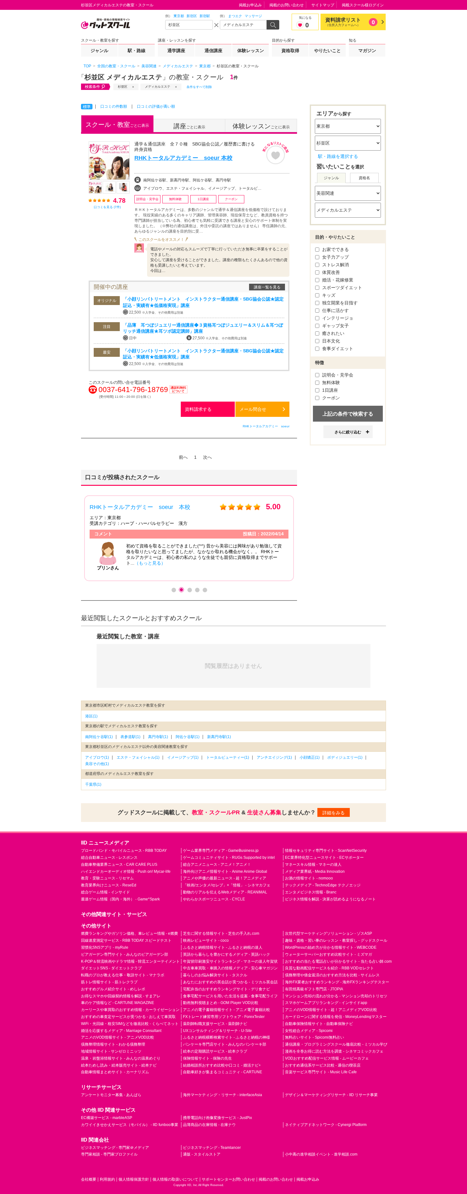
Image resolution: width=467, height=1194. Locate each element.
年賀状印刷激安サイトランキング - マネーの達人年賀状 (230, 961)
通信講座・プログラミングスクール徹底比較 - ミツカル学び (336, 1044)
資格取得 (290, 50)
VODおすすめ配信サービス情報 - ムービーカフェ (327, 1058)
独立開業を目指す (339, 302)
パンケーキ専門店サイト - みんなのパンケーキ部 (224, 1044)
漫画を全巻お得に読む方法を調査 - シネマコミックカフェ (334, 1051)
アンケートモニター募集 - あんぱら (111, 1095)
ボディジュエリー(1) (344, 757)
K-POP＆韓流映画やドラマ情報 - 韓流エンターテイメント (130, 961)
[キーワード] (243, 25)
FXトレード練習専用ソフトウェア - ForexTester (224, 1016)
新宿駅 (205, 16)
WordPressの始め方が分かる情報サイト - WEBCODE (330, 947)
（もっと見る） (150, 563)
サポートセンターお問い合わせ (228, 1179)
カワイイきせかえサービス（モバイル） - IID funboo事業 (129, 1125)
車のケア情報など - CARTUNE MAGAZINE (117, 1003)
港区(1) (91, 716)
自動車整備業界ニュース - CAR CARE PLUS (119, 864)
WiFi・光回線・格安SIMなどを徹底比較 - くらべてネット (130, 1023)
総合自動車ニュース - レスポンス (109, 857)
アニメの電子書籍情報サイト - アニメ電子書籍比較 (226, 1009)
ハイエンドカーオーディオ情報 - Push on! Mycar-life (126, 871)
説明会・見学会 (337, 374)
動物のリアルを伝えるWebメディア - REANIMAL (225, 892)
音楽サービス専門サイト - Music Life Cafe (321, 1072)
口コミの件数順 (113, 106)
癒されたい (332, 333)
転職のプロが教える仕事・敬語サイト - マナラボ (122, 975)
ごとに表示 (117, 124)
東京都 (178, 16)
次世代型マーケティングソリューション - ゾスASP (328, 933)
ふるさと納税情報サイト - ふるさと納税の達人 (222, 947)
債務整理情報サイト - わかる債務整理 (113, 1044)
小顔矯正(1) (310, 757)
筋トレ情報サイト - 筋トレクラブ (109, 982)
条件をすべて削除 (199, 87)
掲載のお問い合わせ (286, 5)
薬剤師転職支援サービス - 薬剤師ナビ (215, 1023)
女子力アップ (335, 257)
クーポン (330, 397)
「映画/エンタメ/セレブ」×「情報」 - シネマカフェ (226, 885)
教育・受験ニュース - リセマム (107, 878)
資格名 (364, 178)
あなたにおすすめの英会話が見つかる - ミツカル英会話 (230, 982)
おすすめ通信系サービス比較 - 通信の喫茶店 (323, 1065)
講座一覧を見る (267, 287)
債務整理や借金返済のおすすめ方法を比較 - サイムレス (332, 975)
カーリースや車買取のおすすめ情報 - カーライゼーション (130, 1009)
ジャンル (99, 50)
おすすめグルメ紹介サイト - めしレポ (113, 989)
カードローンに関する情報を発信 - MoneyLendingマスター (336, 1016)
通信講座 (213, 50)
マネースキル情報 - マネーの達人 (313, 864)
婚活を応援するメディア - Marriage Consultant (121, 1030)
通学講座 (176, 50)
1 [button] (173, 589)
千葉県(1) (93, 784)
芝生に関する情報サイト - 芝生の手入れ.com (221, 933)
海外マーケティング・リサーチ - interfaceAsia (222, 1095)
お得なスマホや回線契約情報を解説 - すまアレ (120, 996)
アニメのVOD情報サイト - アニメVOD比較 (117, 1037)
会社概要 (88, 1179)
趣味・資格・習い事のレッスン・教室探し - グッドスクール (336, 940)
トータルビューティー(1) (227, 757)
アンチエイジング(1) (274, 757)
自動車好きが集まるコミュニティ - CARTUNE (222, 1072)
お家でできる (335, 249)
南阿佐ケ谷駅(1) (99, 737)
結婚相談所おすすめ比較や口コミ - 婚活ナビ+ (222, 1065)
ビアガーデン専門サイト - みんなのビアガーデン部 (124, 954)
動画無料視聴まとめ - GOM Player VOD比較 (220, 1003)
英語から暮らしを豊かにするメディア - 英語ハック (226, 954)
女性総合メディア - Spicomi (309, 1030)
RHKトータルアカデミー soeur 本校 (183, 158)
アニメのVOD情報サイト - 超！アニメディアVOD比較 (331, 1009)
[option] (189, 538)
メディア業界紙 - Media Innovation (315, 871)
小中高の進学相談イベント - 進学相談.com (321, 1154)
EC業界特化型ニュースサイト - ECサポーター (324, 857)
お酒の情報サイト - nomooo (309, 878)
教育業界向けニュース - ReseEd (108, 885)
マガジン (367, 50)
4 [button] (197, 589)
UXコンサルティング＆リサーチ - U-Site (217, 1030)
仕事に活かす (335, 310)
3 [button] (189, 589)
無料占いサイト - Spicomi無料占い (314, 1037)
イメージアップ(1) (183, 757)
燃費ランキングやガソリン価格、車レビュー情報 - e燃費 (129, 933)
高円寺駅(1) (158, 737)
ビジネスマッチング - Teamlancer (212, 1147)
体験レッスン (250, 50)
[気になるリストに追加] (275, 152)
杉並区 (122, 86)
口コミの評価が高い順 (156, 106)
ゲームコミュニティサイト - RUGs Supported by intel (229, 857)
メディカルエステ (157, 86)
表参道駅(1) (130, 737)
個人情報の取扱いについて (175, 1179)
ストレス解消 (335, 264)
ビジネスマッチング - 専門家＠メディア (115, 1147)
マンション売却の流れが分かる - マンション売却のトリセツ (336, 996)
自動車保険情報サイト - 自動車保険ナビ (319, 1023)
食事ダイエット (337, 348)
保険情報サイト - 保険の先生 (207, 1058)
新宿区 (191, 16)
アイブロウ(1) (97, 757)
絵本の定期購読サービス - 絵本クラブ (215, 1051)
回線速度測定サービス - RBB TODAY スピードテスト (126, 940)
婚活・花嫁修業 (337, 279)
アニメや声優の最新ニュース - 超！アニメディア (224, 878)
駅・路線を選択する (338, 156)
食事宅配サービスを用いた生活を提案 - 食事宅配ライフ (230, 996)
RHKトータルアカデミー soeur (266, 426)
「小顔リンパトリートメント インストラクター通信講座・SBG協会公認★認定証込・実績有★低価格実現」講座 (203, 302)
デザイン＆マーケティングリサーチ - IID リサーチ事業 (331, 1095)
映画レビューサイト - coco (206, 940)
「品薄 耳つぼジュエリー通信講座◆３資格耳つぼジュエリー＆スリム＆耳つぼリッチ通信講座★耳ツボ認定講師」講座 (203, 328)
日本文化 (330, 340)
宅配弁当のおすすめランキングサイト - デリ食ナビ (226, 989)
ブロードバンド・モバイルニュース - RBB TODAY (124, 850)
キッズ (328, 295)
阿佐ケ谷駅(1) (188, 737)
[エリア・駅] (189, 25)
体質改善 (330, 272)
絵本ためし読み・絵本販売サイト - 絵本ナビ (119, 1065)
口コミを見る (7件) (107, 207)
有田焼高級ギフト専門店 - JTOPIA (314, 989)
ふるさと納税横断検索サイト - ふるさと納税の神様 (226, 1037)
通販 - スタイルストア (201, 1154)
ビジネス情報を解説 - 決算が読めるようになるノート (330, 899)
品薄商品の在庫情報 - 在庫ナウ (209, 1125)
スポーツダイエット (341, 287)
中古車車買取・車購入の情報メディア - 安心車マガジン (230, 968)
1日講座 (329, 390)
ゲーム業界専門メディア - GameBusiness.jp (221, 850)
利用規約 (107, 1179)
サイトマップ (322, 5)
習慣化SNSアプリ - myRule (104, 947)
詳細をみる (333, 812)
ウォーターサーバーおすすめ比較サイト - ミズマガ (328, 954)
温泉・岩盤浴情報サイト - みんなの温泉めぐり (120, 1058)
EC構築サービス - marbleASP (106, 1118)
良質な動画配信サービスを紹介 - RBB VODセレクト (329, 968)
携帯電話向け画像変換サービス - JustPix (217, 1118)
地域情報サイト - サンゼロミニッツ (111, 1051)
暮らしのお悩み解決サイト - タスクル (215, 975)
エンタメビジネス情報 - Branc (310, 892)
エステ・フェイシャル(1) (138, 757)
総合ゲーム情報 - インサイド (105, 892)
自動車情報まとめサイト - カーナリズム (115, 1072)
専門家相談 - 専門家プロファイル (109, 1154)
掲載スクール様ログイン (363, 5)
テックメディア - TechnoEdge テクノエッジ (323, 885)
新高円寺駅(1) (219, 737)
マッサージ (253, 16)
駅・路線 (137, 50)
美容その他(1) (97, 764)
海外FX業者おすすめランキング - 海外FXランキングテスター (337, 982)
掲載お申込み (250, 5)
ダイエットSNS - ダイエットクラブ (111, 968)
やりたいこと (327, 50)
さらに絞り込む (348, 432)
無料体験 (330, 382)
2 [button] (181, 589)
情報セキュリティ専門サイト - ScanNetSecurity (326, 850)
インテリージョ (337, 318)
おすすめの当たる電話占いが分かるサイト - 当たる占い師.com (338, 961)
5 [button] (204, 589)
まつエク (235, 16)
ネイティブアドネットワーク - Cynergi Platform (326, 1125)
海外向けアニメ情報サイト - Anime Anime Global (225, 871)
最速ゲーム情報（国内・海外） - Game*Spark (120, 899)
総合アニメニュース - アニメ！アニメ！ (217, 864)
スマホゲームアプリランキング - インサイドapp (326, 1003)
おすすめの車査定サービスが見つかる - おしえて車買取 (128, 1016)
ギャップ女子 (335, 325)
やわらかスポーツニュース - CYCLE (214, 899)
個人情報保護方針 (133, 1179)
